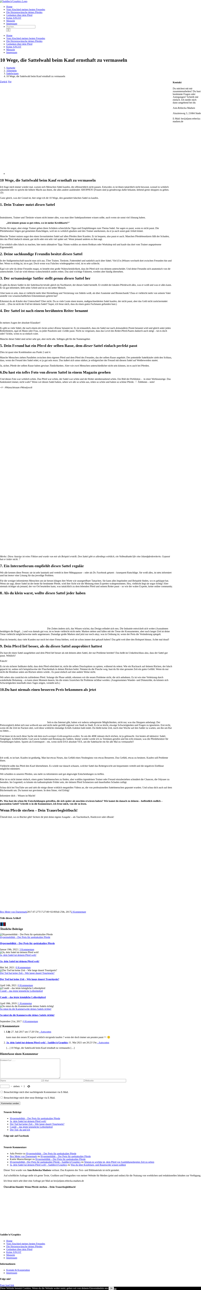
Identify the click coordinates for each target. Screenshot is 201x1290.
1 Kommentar (25, 1003)
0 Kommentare (23, 967)
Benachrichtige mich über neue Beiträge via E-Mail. (29, 1097)
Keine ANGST (13, 1252)
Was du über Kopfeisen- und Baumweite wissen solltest (98, 1164)
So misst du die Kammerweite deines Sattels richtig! (25, 1009)
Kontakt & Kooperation (18, 1270)
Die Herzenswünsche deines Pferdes (24, 1246)
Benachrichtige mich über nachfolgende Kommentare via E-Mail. (36, 1092)
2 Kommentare (78, 911)
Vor (9, 81)
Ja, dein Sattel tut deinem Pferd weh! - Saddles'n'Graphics (37, 1042)
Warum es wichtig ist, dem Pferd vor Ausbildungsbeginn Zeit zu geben (119, 1162)
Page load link (7, 1285)
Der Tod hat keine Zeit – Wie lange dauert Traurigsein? (27, 973)
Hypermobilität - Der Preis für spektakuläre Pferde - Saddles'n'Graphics (45, 1162)
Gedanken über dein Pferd (19, 1249)
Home (9, 1241)
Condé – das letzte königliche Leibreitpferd (21, 991)
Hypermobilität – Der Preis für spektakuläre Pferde (25, 937)
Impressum (11, 1257)
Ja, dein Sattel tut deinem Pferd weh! (18, 955)
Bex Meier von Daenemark (13, 911)
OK (111, 1288)
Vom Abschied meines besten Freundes (25, 1243)
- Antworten (45, 1031)
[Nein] (115, 1289)
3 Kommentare (26, 949)
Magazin (10, 1255)
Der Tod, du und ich (20, 1129)
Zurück (3, 81)
